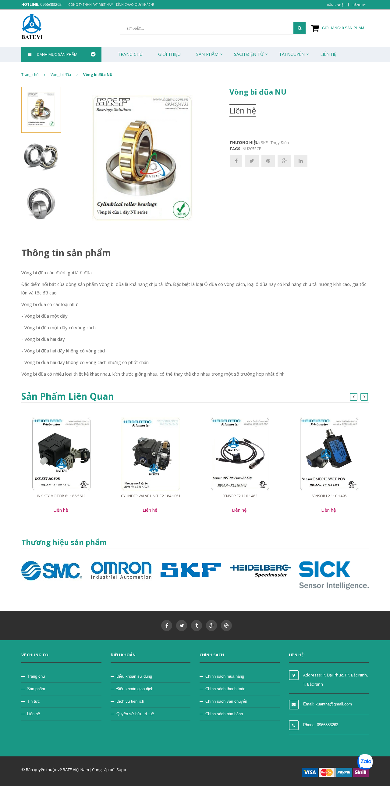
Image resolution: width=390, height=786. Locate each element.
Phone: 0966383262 (320, 725)
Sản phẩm (207, 54)
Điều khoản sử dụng (134, 676)
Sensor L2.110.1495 (329, 496)
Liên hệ (33, 714)
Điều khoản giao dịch (134, 689)
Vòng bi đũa (61, 74)
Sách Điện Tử (249, 54)
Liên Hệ (328, 54)
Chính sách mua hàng (224, 676)
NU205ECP (252, 148)
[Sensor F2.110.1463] (240, 453)
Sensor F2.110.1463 (239, 496)
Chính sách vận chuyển (226, 701)
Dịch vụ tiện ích (130, 701)
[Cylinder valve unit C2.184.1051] (150, 453)
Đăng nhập (336, 4)
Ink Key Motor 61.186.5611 (61, 496)
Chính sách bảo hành (224, 714)
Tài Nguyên (292, 54)
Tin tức (33, 701)
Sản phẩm (36, 689)
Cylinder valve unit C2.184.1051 (151, 496)
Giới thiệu (169, 54)
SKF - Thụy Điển (275, 142)
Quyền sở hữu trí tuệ (135, 714)
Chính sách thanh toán (225, 689)
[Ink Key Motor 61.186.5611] (61, 453)
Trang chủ (130, 54)
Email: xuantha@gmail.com (327, 704)
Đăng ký (359, 4)
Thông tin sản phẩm (66, 253)
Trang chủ (36, 676)
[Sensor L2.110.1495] (329, 453)
